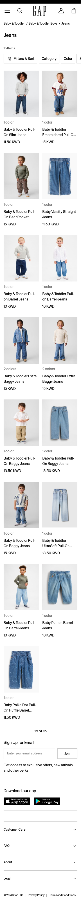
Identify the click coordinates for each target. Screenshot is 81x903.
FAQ (6, 846)
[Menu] (7, 10)
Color (68, 59)
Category (49, 59)
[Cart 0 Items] (73, 10)
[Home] (39, 11)
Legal (7, 878)
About (8, 862)
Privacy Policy (36, 895)
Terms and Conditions (63, 895)
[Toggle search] (19, 10)
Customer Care (14, 829)
